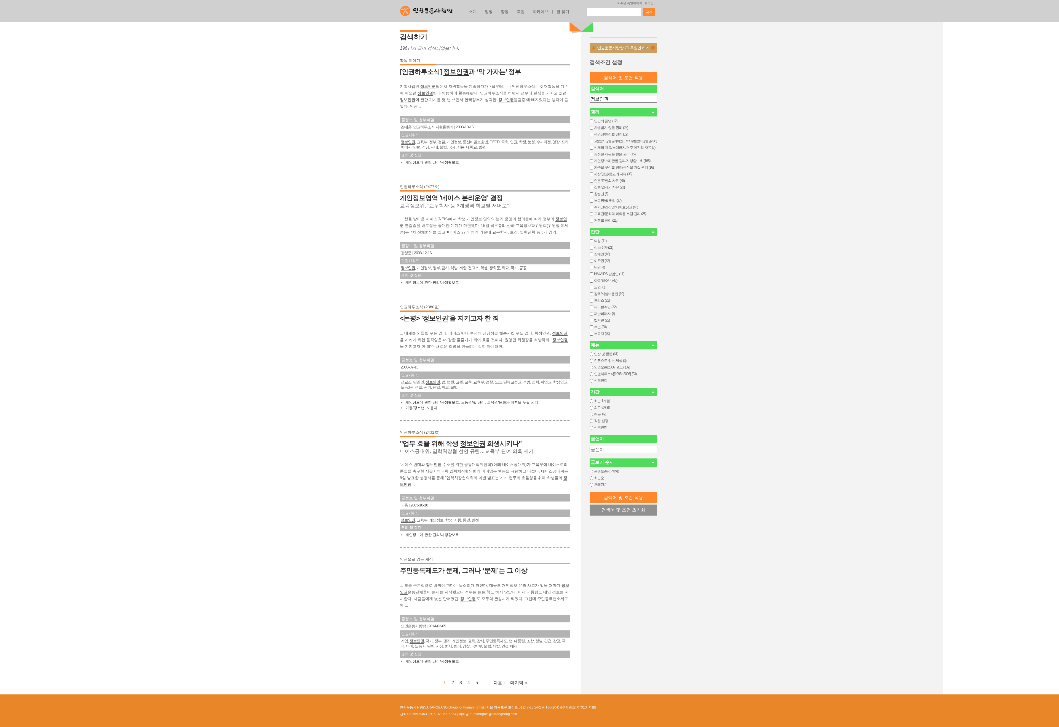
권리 (427, 387)
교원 (459, 382)
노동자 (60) (602, 333)
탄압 (436, 387)
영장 (556, 142)
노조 (498, 382)
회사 (448, 646)
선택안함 (600, 380)
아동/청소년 (414, 408)
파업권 (546, 382)
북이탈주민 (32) (605, 307)
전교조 (473, 268)
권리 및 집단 (411, 155)
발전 (475, 520)
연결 (505, 646)
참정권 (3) (601, 194)
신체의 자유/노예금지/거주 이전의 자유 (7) (624, 147)
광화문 (494, 268)
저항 (462, 268)
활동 (505, 12)
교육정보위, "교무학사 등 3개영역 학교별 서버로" (454, 205)
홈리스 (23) (602, 300)
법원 (482, 147)
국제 (452, 147)
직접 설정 (601, 421)
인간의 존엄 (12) (605, 121)
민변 (416, 147)
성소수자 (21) (603, 247)
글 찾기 (563, 12)
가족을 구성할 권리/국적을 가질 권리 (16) (624, 167)
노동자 (432, 408)
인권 (513, 142)
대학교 (471, 147)
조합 (530, 641)
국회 (504, 142)
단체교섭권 (512, 382)
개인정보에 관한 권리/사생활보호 (432, 162)
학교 (505, 268)
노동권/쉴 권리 (473, 402)
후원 (521, 12)
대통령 (519, 641)
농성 (531, 142)
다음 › (499, 682)
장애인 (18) (602, 254)
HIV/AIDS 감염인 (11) (609, 274)
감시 (445, 268)
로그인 (649, 3)
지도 (592, 707)
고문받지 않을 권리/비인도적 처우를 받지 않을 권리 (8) (625, 141)
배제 (513, 646)
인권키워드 (410, 135)
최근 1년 (600, 414)
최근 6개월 (602, 407)
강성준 (406, 253)
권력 (471, 641)
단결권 (418, 382)
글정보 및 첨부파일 (417, 120)
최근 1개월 (602, 401)
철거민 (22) (602, 320)
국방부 (476, 646)
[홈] (426, 9)
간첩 (547, 641)
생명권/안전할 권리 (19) (611, 134)
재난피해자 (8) (604, 314)
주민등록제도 (496, 641)
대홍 (404, 505)
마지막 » (518, 682)
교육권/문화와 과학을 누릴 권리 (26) (620, 214)
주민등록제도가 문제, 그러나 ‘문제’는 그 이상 (463, 570)
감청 (556, 641)
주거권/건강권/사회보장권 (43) (616, 207)
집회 (535, 382)
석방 (454, 268)
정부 (432, 142)
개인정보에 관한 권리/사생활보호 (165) (622, 161)
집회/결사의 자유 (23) (609, 187)
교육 (468, 382)
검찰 (441, 142)
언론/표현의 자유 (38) (609, 181)
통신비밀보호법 (475, 142)
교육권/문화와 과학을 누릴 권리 (512, 402)
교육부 (422, 142)
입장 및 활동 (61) (606, 354)
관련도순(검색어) (606, 471)
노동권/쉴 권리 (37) (607, 200)
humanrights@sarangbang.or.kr (493, 714)
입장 (489, 12)
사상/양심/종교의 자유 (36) (613, 174)
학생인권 (560, 382)
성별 (538, 641)
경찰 (418, 387)
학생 (522, 142)
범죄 (457, 646)
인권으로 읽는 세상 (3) (610, 361)
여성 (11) (600, 241)
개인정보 (454, 142)
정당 (425, 147)
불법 (443, 147)
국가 (514, 268)
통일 (466, 520)
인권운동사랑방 (413, 626)
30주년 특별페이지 (629, 3)
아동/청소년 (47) (605, 280)
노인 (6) (599, 287)
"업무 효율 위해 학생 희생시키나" (461, 443)
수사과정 (543, 142)
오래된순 (600, 484)
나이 (409, 646)
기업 (404, 641)
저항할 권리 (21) (605, 220)
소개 (473, 12)
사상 (439, 646)
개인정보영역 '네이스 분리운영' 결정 (451, 197)
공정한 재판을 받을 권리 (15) (614, 154)
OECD (494, 142)
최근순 (599, 478)
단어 (430, 646)
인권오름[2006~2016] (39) (612, 367)
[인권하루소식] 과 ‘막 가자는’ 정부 (460, 71)
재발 (496, 646)
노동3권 (407, 387)
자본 (460, 147)
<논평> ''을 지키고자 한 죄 (449, 318)
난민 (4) (599, 267)
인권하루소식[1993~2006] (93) (615, 374)
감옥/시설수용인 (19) (609, 294)
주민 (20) (600, 327)
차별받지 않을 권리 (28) (611, 128)
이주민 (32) (602, 261)
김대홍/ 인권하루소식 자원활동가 (427, 127)
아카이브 (540, 12)
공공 (522, 268)
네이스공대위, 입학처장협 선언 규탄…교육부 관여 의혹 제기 (467, 451)
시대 (434, 147)
